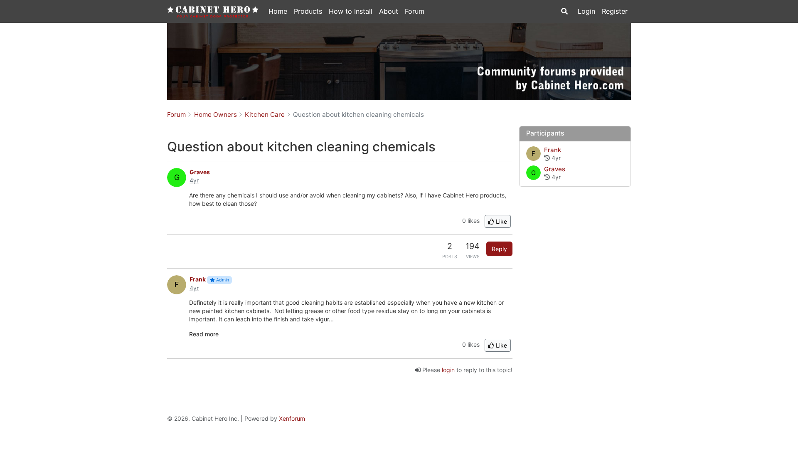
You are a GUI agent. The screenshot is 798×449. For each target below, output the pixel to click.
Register (615, 11)
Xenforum (292, 418)
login (448, 369)
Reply (499, 248)
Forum (414, 11)
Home (277, 11)
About (388, 11)
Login (586, 11)
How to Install (350, 11)
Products (308, 11)
